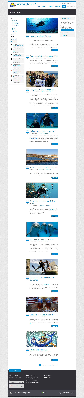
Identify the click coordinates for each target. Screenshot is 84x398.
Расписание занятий (67, 29)
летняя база (46, 284)
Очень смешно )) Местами (17, 81)
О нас (60, 3)
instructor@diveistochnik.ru (34, 382)
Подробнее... (54, 49)
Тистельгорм (49, 47)
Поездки (43, 38)
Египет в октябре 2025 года (40, 36)
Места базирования (16, 22)
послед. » (55, 365)
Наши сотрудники (15, 23)
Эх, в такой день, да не (17, 55)
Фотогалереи (14, 31)
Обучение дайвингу (66, 18)
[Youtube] (72, 6)
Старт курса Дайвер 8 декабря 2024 (43, 56)
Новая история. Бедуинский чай (42, 315)
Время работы (44, 281)
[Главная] (13, 4)
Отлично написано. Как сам (18, 45)
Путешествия (50, 6)
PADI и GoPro (52, 209)
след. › (50, 365)
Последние (13, 39)
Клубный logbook (15, 25)
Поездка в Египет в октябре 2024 (42, 89)
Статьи (13, 28)
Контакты (64, 3)
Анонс (41, 38)
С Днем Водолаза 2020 (38, 350)
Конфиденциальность (66, 392)
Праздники (42, 351)
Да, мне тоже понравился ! (18, 76)
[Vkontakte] (68, 6)
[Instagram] (74, 6)
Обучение (44, 6)
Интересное (41, 169)
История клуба (15, 20)
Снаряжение (57, 6)
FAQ (13, 34)
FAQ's (60, 392)
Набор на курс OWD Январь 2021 (43, 131)
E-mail (10, 380)
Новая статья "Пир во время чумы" (43, 167)
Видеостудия (14, 29)
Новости (13, 26)
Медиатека (14, 32)
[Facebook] (70, 6)
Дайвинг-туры (65, 33)
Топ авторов (13, 41)
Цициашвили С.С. (70, 393)
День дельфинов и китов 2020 (41, 240)
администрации (37, 393)
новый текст (36, 172)
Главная (38, 6)
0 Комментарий (49, 38)
